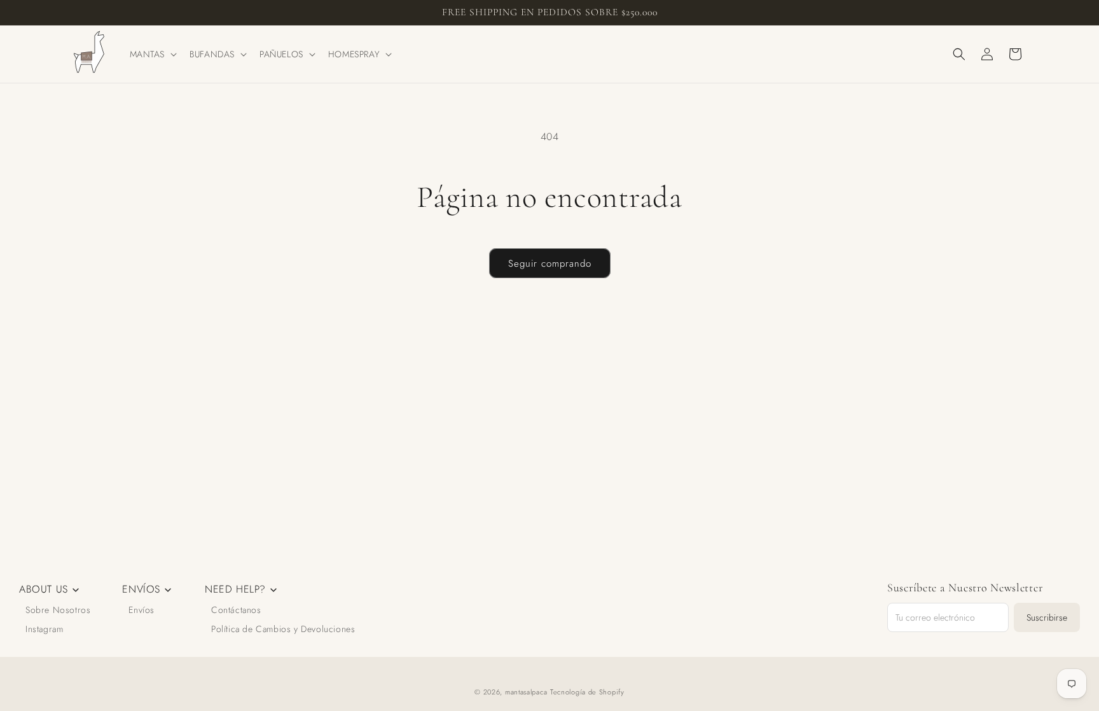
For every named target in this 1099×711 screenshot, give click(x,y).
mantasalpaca (526, 692)
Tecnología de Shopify (587, 692)
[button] (152, 54)
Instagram (44, 629)
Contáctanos (236, 609)
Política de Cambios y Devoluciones (283, 629)
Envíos (141, 609)
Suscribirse (1046, 617)
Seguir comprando (549, 264)
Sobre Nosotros (57, 609)
